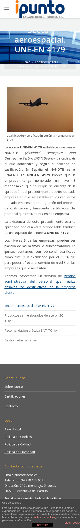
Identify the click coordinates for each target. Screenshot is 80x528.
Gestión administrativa (20, 340)
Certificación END (46, 62)
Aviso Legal (12, 429)
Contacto (11, 406)
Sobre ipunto (13, 386)
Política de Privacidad (19, 452)
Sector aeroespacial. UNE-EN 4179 (29, 305)
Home (26, 62)
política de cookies (44, 517)
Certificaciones (15, 396)
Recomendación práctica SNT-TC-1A (30, 330)
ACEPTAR (42, 525)
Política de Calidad (17, 444)
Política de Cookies (18, 437)
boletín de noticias (48, 498)
